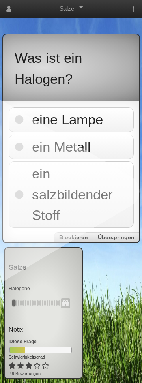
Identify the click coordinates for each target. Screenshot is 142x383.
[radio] (12, 366)
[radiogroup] (29, 366)
